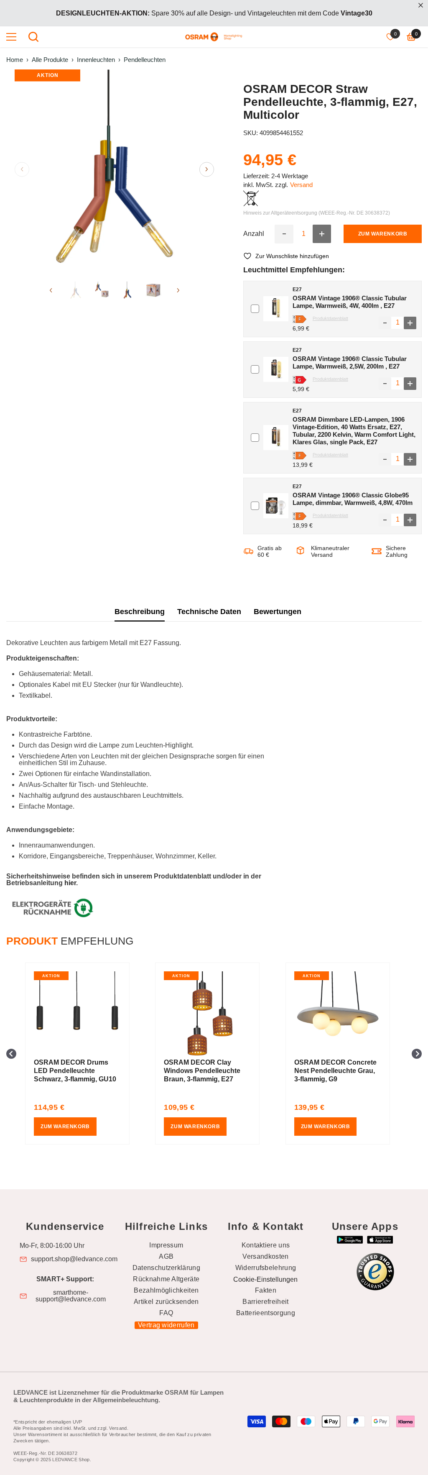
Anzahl (253, 233)
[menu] (11, 37)
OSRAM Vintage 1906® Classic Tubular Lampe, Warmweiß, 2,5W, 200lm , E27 (350, 362)
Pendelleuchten (145, 59)
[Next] (206, 169)
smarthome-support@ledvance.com (71, 1296)
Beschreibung (140, 611)
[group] (84, 1053)
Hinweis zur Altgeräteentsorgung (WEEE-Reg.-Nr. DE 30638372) (316, 213)
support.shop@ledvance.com (74, 1259)
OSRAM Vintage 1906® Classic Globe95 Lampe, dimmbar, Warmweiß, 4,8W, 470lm (353, 499)
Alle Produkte (50, 59)
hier (70, 882)
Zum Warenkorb (383, 234)
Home (14, 59)
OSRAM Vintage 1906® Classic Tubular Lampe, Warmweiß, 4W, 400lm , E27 (350, 301)
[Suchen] (33, 37)
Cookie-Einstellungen (265, 1279)
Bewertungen (277, 611)
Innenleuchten (96, 59)
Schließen (421, 5)
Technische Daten (209, 611)
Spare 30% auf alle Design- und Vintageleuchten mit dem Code (214, 13)
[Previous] (22, 169)
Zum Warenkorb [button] (65, 1126)
